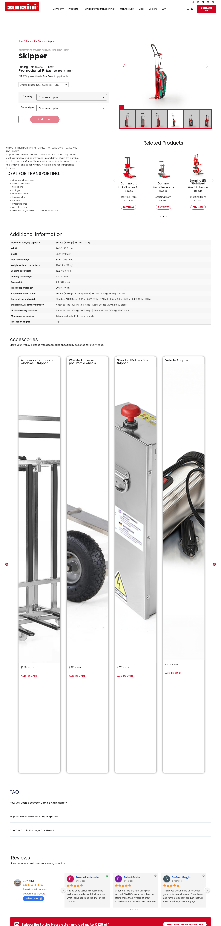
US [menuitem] (193, 2)
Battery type (27, 107)
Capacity (27, 96)
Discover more (50, 660)
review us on (32, 898)
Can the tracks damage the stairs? (32, 830)
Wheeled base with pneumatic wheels (34, 361)
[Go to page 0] (130, 909)
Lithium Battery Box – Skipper (180, 361)
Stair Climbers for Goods (31, 41)
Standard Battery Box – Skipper (86, 361)
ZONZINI (28, 880)
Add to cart (45, 119)
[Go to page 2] (135, 909)
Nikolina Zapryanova (184, 877)
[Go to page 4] (140, 909)
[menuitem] (198, 2)
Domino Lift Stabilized (163, 182)
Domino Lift (198, 183)
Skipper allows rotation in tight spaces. (34, 816)
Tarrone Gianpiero (86, 877)
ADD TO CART (29, 676)
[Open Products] (79, 9)
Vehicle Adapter (128, 360)
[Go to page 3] (137, 909)
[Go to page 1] (133, 909)
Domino (128, 183)
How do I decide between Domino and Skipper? (38, 802)
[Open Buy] (166, 9)
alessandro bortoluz (135, 877)
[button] (114, 180)
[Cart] (188, 9)
